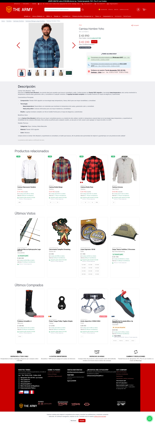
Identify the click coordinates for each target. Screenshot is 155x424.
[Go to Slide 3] (37, 72)
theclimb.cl (26, 3)
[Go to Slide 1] (21, 72)
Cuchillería (65, 16)
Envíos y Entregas (52, 374)
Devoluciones (119, 376)
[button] (46, 45)
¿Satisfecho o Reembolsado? (55, 376)
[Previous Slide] (18, 45)
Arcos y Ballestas (37, 16)
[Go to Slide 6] (61, 72)
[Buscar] (82, 9)
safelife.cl (17, 3)
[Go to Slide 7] (68, 72)
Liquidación (104, 9)
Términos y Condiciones (122, 374)
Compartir (136, 25)
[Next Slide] (74, 45)
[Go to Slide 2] (29, 72)
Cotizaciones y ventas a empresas (125, 378)
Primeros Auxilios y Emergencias (81, 16)
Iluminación (118, 16)
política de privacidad (100, 416)
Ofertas (110, 9)
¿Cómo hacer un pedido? (54, 372)
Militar (48, 16)
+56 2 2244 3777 (101, 3)
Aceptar (82, 420)
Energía (56, 16)
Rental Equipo (127, 16)
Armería (26, 16)
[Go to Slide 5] (53, 72)
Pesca (97, 16)
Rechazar (73, 420)
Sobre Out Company (121, 372)
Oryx (80, 25)
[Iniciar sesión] (138, 9)
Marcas (116, 9)
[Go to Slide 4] (45, 72)
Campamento (107, 16)
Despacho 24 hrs (124, 9)
